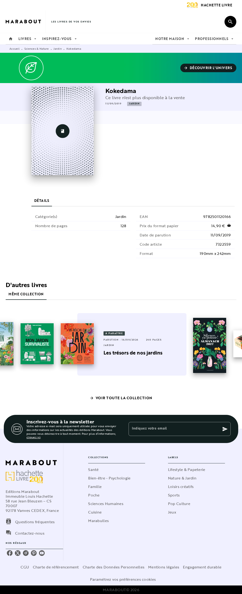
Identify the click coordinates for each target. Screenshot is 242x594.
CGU (25, 567)
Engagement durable (202, 567)
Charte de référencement (56, 567)
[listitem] (10, 553)
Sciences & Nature (36, 48)
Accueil (14, 48)
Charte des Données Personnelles (113, 567)
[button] (208, 68)
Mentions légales (163, 567)
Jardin (57, 48)
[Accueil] (25, 21)
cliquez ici (33, 437)
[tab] (11, 38)
